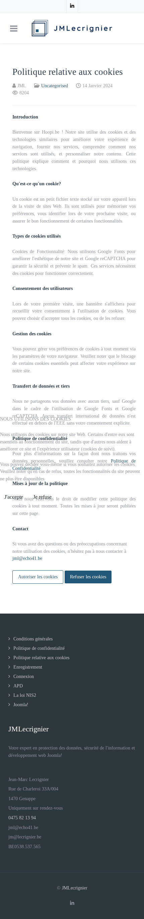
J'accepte (13, 497)
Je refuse (42, 497)
